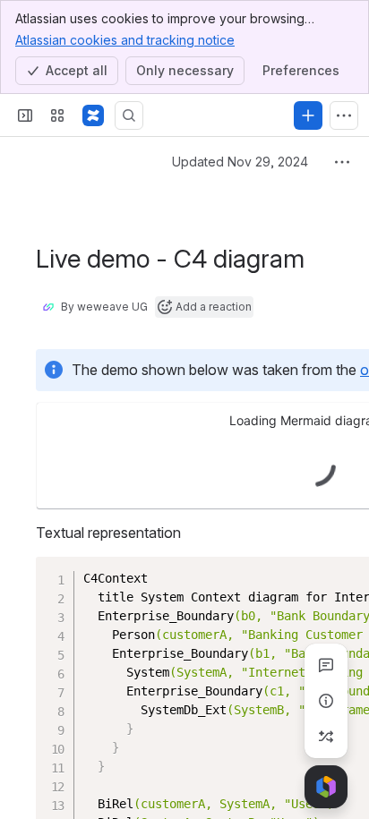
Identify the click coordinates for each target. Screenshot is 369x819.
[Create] (308, 115)
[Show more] (344, 115)
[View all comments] (326, 665)
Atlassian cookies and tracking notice (125, 39)
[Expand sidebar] (25, 115)
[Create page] (326, 736)
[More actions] (342, 162)
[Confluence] (93, 115)
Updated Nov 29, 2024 (240, 161)
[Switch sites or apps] (57, 115)
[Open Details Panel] (326, 701)
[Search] (129, 115)
